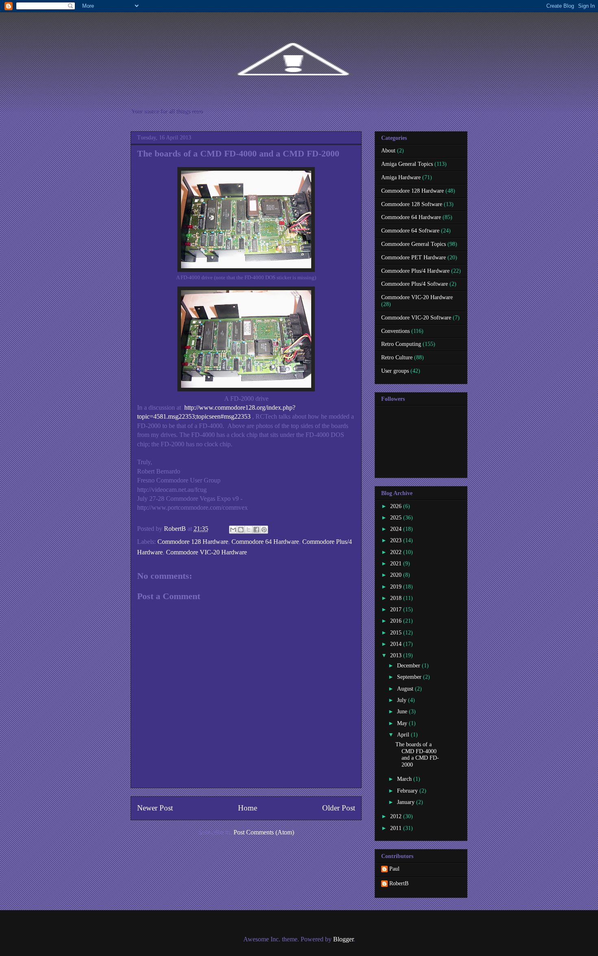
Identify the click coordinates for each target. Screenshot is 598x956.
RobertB (398, 883)
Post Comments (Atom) (264, 832)
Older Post (338, 808)
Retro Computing (401, 344)
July (402, 700)
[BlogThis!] (241, 530)
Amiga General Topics (407, 164)
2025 (396, 518)
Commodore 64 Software (410, 231)
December (409, 666)
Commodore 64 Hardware (265, 541)
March (405, 779)
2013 (396, 655)
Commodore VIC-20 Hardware (206, 552)
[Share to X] (248, 530)
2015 (396, 633)
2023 (396, 540)
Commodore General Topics (413, 244)
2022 (396, 552)
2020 (396, 575)
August (406, 689)
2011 (396, 828)
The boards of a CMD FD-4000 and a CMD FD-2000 (417, 754)
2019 (396, 587)
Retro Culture (396, 357)
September (410, 677)
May (403, 723)
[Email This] (233, 530)
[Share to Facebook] (256, 530)
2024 (396, 529)
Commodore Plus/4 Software (414, 284)
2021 (396, 564)
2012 (396, 816)
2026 (396, 506)
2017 (396, 609)
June (403, 711)
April (404, 735)
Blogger (343, 939)
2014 (396, 644)
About (388, 151)
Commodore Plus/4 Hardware (415, 271)
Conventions (395, 331)
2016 (396, 621)
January (406, 802)
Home (247, 808)
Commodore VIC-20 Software (416, 318)
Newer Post (155, 808)
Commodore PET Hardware (413, 257)
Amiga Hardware (401, 177)
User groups (395, 371)
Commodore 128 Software (411, 204)
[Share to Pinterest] (264, 530)
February (408, 791)
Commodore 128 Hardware (192, 541)
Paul (394, 869)
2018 (396, 598)
